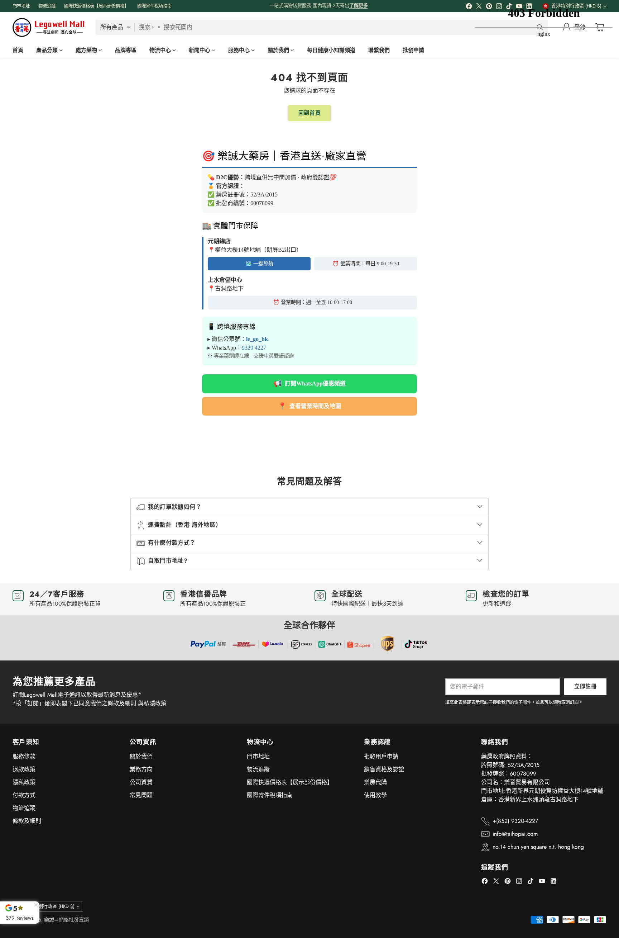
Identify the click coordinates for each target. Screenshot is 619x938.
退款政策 (24, 769)
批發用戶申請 (381, 756)
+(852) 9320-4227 (515, 821)
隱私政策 (24, 782)
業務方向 (141, 769)
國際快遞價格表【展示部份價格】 (290, 782)
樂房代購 (375, 782)
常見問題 (141, 795)
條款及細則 (27, 821)
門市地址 (258, 756)
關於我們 (141, 756)
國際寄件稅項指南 (270, 795)
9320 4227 (254, 348)
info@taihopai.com (515, 834)
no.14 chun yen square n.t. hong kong (538, 847)
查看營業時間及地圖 (309, 406)
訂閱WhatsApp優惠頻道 (309, 383)
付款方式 (24, 795)
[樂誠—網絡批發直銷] (48, 27)
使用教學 (375, 795)
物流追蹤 (24, 808)
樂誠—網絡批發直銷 (66, 919)
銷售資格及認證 (384, 769)
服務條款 (24, 756)
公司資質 (141, 782)
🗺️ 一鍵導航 (259, 263)
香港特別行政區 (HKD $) (49, 906)
